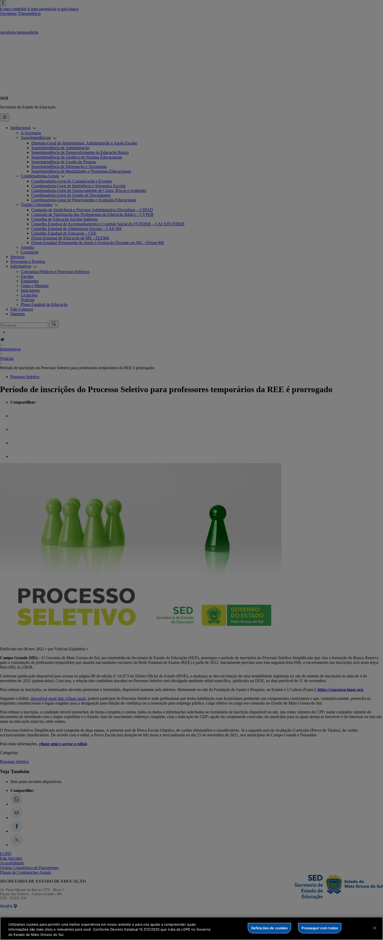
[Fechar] (374, 928)
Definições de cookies (269, 928)
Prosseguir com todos (319, 928)
